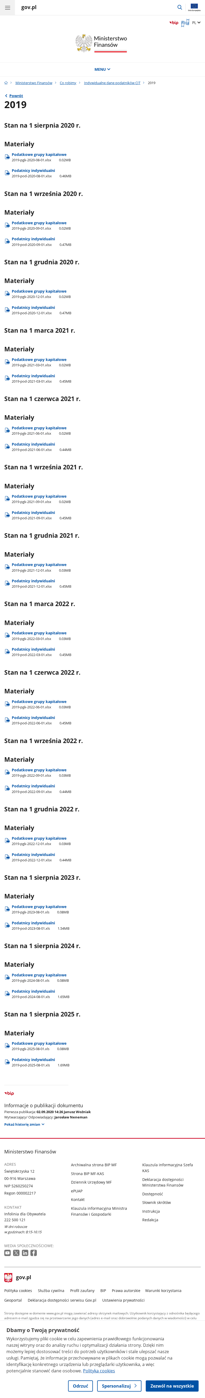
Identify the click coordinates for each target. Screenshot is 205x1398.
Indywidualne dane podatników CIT (112, 82)
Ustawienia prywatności (123, 1300)
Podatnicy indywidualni (41, 173)
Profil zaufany (82, 1290)
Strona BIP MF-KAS (87, 1173)
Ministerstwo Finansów (33, 82)
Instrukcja (151, 1211)
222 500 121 (15, 1219)
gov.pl (23, 1278)
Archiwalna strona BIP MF (94, 1164)
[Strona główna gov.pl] (6, 82)
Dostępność (152, 1193)
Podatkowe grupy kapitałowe (41, 157)
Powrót (16, 95)
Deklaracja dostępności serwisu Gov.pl (62, 1300)
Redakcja (150, 1219)
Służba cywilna (51, 1290)
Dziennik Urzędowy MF (91, 1182)
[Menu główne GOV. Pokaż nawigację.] (7, 7)
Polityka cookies (18, 1290)
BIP (103, 1290)
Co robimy (68, 82)
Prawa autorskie (126, 1290)
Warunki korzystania (163, 1290)
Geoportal (13, 1300)
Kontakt (78, 1199)
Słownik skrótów (156, 1202)
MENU (100, 69)
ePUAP (76, 1190)
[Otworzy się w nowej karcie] (8, 1253)
